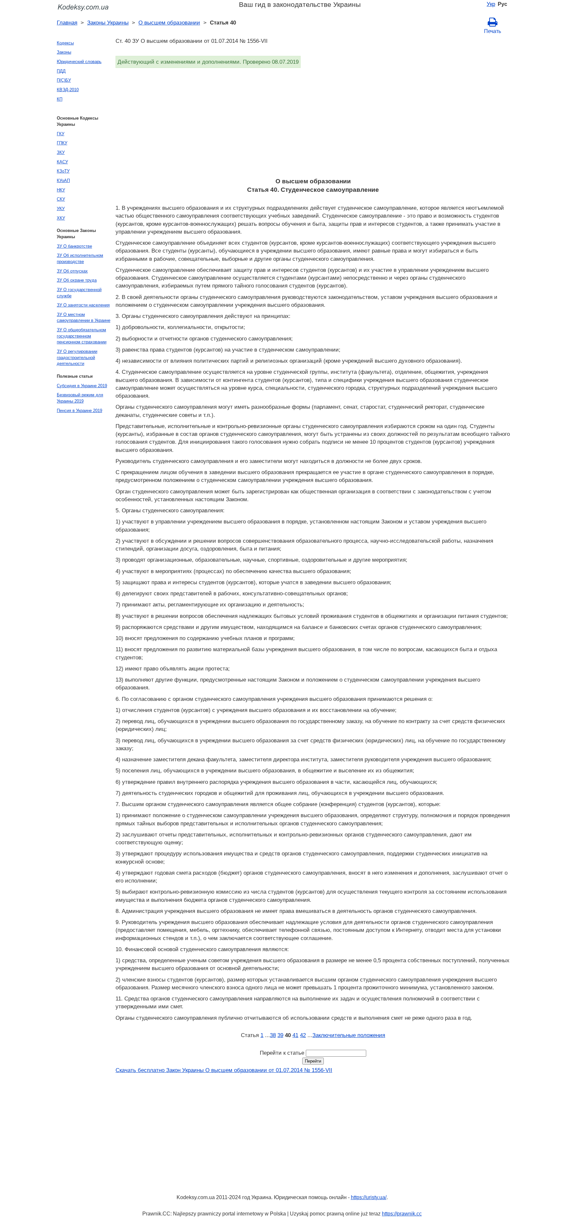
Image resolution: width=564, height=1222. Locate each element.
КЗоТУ (63, 171)
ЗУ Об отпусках (72, 271)
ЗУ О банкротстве (74, 246)
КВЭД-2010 (68, 89)
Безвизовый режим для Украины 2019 (80, 398)
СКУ (61, 199)
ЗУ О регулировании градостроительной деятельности (77, 357)
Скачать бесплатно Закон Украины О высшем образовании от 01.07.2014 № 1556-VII (224, 1070)
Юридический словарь (79, 61)
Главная (67, 22)
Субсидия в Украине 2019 (82, 385)
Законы (64, 52)
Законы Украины (108, 22)
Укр (491, 4)
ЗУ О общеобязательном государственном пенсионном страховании (81, 335)
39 (280, 1035)
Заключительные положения (348, 1035)
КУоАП (63, 180)
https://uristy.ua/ (368, 1197)
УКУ (61, 208)
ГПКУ (62, 142)
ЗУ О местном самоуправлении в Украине (83, 317)
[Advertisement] (311, 125)
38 (273, 1035)
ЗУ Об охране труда (77, 280)
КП (59, 99)
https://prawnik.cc (402, 1213)
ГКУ (60, 133)
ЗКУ (61, 152)
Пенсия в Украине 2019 (79, 410)
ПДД (61, 71)
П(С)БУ (64, 80)
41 (295, 1035)
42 (303, 1035)
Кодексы (65, 43)
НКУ (61, 190)
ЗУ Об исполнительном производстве (80, 258)
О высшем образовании (169, 22)
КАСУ (62, 161)
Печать (492, 31)
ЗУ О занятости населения (83, 305)
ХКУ (61, 218)
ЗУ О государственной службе (79, 292)
